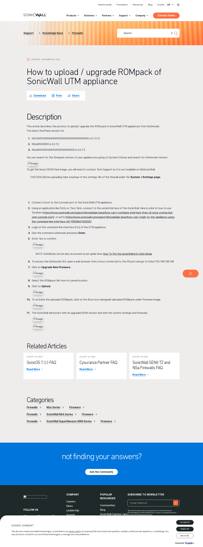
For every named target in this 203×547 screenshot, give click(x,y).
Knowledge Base (53, 33)
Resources (138, 4)
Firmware (75, 407)
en (168, 5)
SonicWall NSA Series (59, 414)
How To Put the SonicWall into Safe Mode (127, 253)
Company (140, 15)
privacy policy (75, 531)
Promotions (122, 4)
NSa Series (53, 407)
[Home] (35, 15)
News (69, 505)
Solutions (89, 15)
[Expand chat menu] (191, 273)
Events (160, 4)
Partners (106, 15)
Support (123, 15)
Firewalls (77, 33)
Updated (35, 59)
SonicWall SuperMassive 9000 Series (69, 421)
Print (59, 95)
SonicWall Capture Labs (114, 514)
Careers (70, 501)
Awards (70, 514)
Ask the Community (101, 471)
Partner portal (104, 4)
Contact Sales (166, 15)
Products (71, 15)
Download (40, 95)
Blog (150, 4)
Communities (107, 505)
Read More (33, 369)
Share (75, 95)
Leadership (72, 510)
